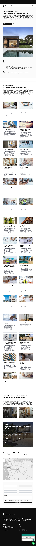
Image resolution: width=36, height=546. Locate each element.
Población (20, 491)
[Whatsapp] (33, 543)
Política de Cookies (22, 527)
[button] (18, 469)
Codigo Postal (6, 491)
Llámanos (14, 23)
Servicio (20, 484)
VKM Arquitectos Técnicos (10, 5)
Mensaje (5, 495)
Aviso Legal (20, 526)
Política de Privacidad (14, 500)
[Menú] (32, 5)
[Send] (33, 540)
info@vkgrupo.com (6, 530)
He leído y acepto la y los (16, 500)
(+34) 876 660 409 (6, 528)
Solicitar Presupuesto (6, 23)
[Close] (33, 535)
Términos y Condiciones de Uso (23, 500)
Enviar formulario (18, 502)
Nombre (5, 484)
